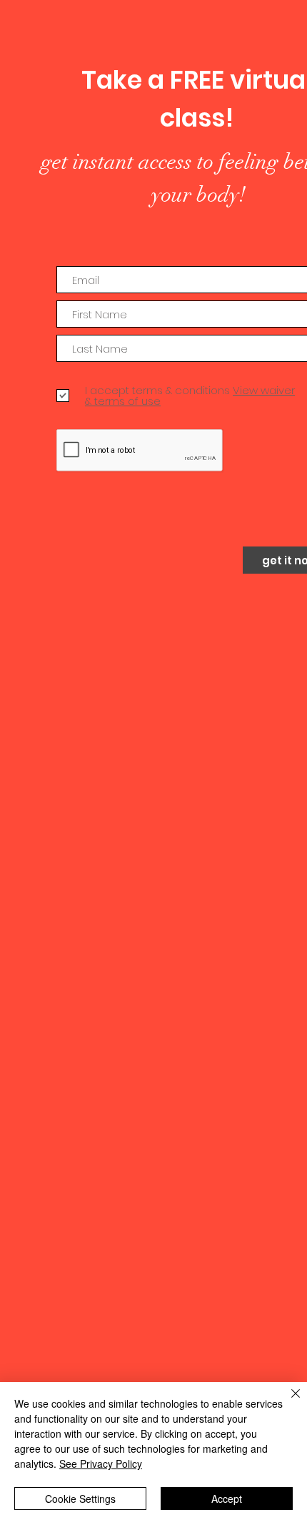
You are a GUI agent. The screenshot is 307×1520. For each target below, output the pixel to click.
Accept (226, 1498)
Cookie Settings (80, 1498)
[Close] (287, 1402)
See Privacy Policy (100, 1463)
